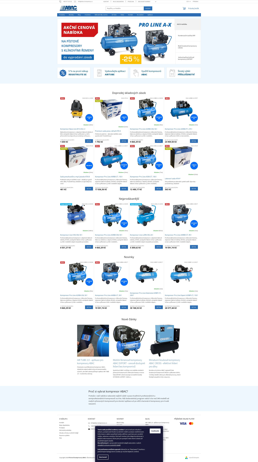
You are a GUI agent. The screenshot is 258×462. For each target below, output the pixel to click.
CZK (187, 1)
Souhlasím (155, 431)
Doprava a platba (64, 436)
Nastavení (103, 457)
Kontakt (106, 2)
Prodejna (131, 2)
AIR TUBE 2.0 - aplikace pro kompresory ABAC (157, 424)
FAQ (60, 438)
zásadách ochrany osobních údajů (109, 445)
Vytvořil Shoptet (194, 458)
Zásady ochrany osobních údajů (68, 433)
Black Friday (120, 423)
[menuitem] (62, 14)
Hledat (148, 8)
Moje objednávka (118, 2)
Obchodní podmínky (144, 2)
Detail (89, 141)
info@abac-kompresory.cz (99, 423)
